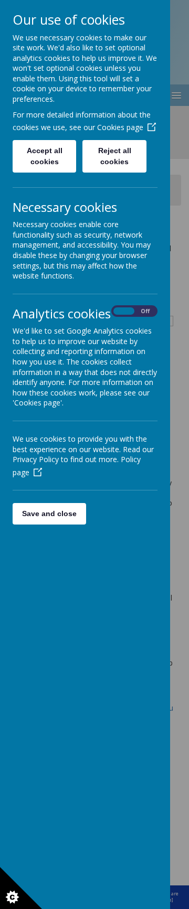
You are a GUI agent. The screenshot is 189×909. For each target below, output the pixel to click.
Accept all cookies (44, 156)
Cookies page (120, 127)
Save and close (49, 513)
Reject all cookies (114, 156)
